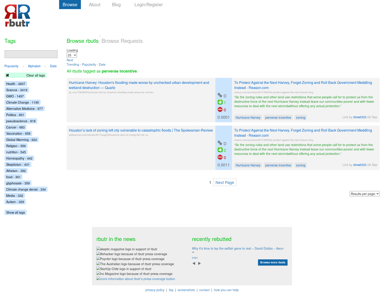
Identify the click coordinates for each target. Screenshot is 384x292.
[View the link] (220, 95)
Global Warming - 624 (21, 139)
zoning (300, 117)
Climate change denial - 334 (26, 189)
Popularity (89, 64)
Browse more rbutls (272, 262)
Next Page (225, 182)
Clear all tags (35, 75)
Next (70, 60)
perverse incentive (278, 117)
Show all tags (15, 212)
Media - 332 (14, 195)
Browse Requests (122, 40)
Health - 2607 (15, 83)
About (94, 4)
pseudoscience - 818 (21, 121)
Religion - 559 (16, 146)
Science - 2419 (16, 90)
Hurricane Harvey (248, 117)
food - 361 (13, 177)
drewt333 (359, 117)
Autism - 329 (15, 201)
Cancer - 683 (15, 127)
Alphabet (34, 66)
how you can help (226, 290)
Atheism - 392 (16, 170)
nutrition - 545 (16, 152)
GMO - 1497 (15, 96)
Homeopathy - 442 (19, 158)
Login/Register (148, 4)
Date (102, 64)
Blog (116, 4)
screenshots (186, 290)
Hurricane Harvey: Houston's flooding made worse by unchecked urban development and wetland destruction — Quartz (139, 85)
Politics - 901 (15, 114)
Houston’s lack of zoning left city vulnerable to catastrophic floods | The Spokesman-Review (141, 130)
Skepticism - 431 (18, 164)
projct (195, 257)
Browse (70, 4)
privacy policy (155, 290)
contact (204, 290)
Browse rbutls (83, 40)
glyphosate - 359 (18, 183)
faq (171, 290)
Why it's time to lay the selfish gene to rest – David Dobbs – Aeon (238, 248)
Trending (73, 64)
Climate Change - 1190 (22, 102)
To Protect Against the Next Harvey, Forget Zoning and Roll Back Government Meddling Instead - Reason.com (303, 85)
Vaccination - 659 (18, 133)
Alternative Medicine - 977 (24, 108)
